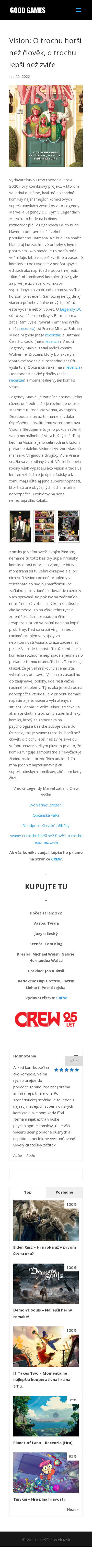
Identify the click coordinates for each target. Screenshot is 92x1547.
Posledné (64, 1192)
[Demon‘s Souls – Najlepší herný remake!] (46, 1302)
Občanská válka (46, 815)
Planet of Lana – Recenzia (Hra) (43, 1442)
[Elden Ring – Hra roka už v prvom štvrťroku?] (46, 1239)
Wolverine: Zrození (46, 804)
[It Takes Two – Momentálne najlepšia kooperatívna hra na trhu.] (46, 1365)
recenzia (26, 328)
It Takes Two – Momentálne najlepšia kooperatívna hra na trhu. (41, 1380)
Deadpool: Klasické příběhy (46, 825)
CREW (56, 858)
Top (28, 1192)
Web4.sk (62, 1539)
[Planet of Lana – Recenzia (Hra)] (46, 1434)
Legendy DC (70, 309)
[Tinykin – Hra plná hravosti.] (46, 1491)
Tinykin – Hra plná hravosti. (39, 1499)
